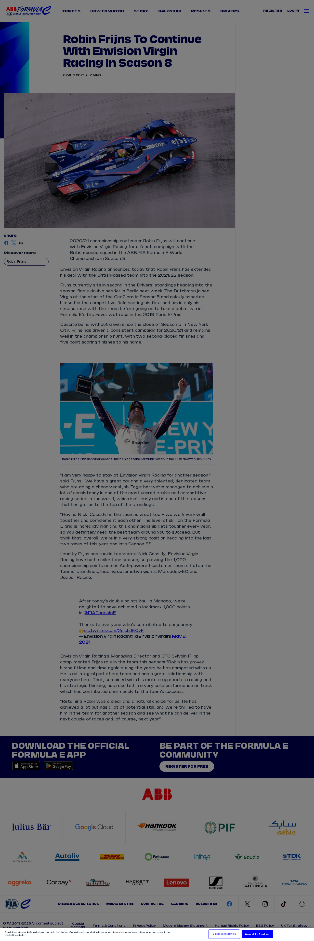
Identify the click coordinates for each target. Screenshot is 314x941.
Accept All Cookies (257, 934)
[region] (157, 934)
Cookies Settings (224, 934)
